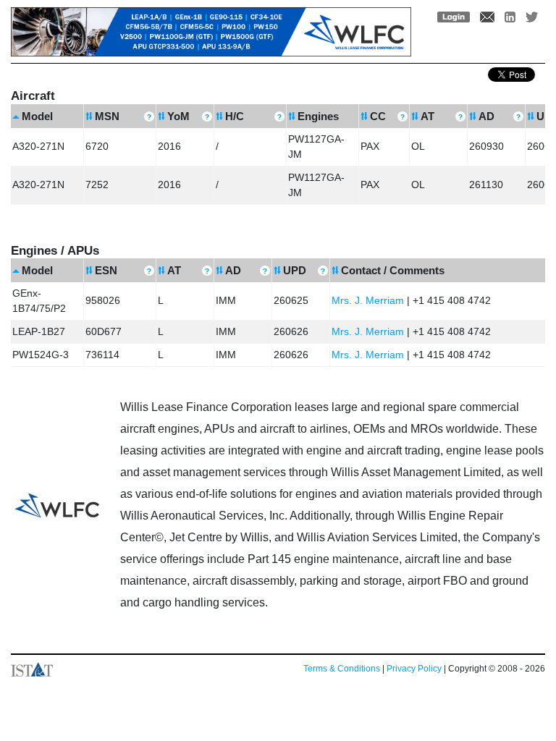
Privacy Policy (414, 669)
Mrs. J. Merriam (368, 300)
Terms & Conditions (341, 669)
